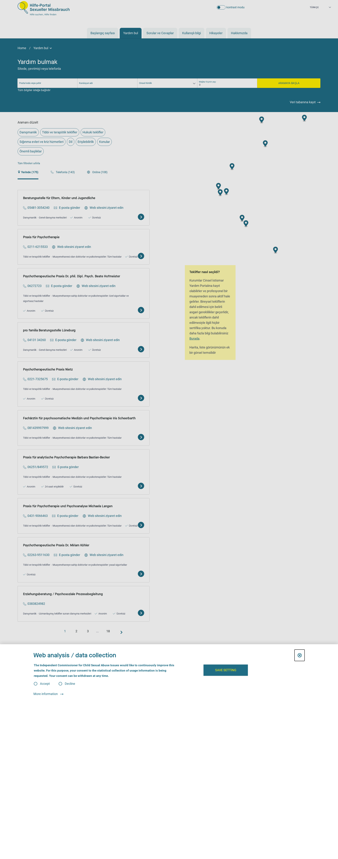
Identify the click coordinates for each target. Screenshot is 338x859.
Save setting (225, 670)
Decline (70, 683)
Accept (45, 683)
